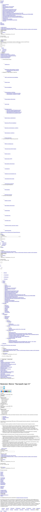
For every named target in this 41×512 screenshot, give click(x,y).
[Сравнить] (2, 388)
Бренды (1, 473)
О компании (2, 477)
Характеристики (6, 417)
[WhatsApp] (9, 391)
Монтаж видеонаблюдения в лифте (9, 11)
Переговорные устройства (5, 374)
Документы (2, 482)
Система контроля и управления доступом (8, 364)
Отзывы (1, 480)
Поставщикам (2, 483)
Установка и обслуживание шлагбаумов (10, 19)
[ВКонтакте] (1, 391)
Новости (2, 479)
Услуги (1, 474)
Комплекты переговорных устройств (7, 375)
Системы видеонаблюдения (5, 365)
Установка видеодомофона (7, 18)
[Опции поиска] (1, 44)
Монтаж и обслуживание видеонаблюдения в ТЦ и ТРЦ (13, 13)
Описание (4, 416)
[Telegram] (10, 391)
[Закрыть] (1, 268)
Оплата (4, 418)
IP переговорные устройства (5, 368)
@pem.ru (3, 32)
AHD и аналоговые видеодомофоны (7, 371)
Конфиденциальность (4, 494)
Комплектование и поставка (8, 7)
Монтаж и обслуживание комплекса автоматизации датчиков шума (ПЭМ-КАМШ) (18, 14)
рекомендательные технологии (22, 497)
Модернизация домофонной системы (9, 10)
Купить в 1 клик (3, 397)
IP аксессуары (2, 369)
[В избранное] (2, 387)
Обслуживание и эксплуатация (8, 6)
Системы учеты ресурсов (5, 363)
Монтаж (4, 5)
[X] (6, 391)
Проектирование (6, 4)
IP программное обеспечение (5, 372)
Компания (2, 475)
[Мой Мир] (4, 391)
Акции (1, 472)
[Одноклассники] (3, 391)
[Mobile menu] (1, 246)
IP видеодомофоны (3, 370)
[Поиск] (1, 262)
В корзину (2, 395)
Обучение (4, 20)
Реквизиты (2, 486)
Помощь (1, 488)
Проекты (2, 487)
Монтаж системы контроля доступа (9, 15)
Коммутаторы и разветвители (5, 377)
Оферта (1, 495)
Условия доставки (3, 491)
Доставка (4, 419)
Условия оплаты (3, 490)
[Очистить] (19, 43)
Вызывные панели (3, 367)
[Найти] (4, 45)
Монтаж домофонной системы (8, 12)
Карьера (1, 481)
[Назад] (5, 284)
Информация (2, 484)
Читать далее (32, 502)
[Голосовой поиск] (1, 45)
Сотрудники (2, 478)
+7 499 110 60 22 (3, 27)
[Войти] (0, 263)
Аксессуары (2, 373)
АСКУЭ (4, 8)
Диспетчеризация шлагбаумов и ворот (10, 9)
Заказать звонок (3, 30)
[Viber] (7, 391)
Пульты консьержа (3, 376)
